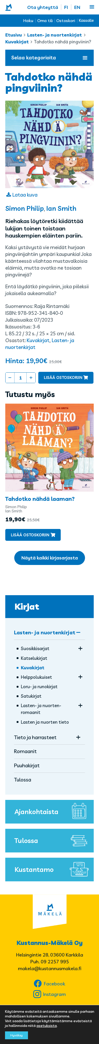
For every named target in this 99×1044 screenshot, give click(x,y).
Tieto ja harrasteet (35, 737)
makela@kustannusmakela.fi (49, 968)
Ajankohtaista (36, 812)
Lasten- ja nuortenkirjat (54, 35)
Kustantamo (34, 869)
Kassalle (86, 20)
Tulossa (22, 779)
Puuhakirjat (27, 765)
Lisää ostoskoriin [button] (30, 534)
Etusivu (13, 35)
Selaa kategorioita (33, 57)
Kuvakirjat (17, 41)
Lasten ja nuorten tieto (45, 722)
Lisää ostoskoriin (63, 377)
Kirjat (27, 606)
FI (66, 7)
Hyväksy (16, 1035)
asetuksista (46, 1025)
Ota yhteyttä (42, 7)
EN (77, 7)
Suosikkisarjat (35, 648)
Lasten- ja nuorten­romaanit (41, 709)
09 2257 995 (55, 962)
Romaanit (25, 751)
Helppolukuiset (36, 677)
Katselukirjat (34, 658)
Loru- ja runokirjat (39, 686)
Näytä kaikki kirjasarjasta (49, 558)
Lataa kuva (24, 195)
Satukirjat (31, 696)
